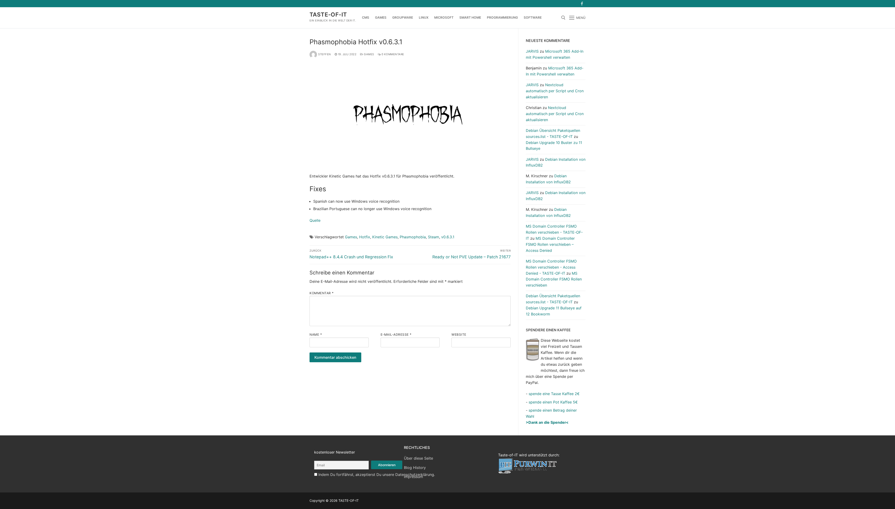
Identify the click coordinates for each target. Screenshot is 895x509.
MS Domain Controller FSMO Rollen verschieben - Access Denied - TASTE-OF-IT (551, 267)
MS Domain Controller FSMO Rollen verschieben (554, 279)
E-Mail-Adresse (396, 334)
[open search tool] (563, 18)
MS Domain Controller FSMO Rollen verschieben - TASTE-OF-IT (554, 232)
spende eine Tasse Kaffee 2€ (554, 393)
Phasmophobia (413, 237)
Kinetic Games (385, 237)
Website (458, 334)
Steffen (324, 54)
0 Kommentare (392, 54)
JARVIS (532, 51)
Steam (433, 237)
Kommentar (322, 293)
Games (368, 54)
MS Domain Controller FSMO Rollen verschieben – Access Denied (550, 244)
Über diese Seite (418, 458)
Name (316, 334)
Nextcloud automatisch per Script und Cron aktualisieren (555, 90)
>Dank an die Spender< (547, 422)
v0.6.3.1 (447, 237)
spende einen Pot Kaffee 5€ (553, 402)
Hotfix (364, 237)
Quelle (315, 220)
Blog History (415, 467)
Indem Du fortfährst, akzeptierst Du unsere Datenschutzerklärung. (376, 474)
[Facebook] (581, 3)
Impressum (413, 476)
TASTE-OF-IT (328, 14)
